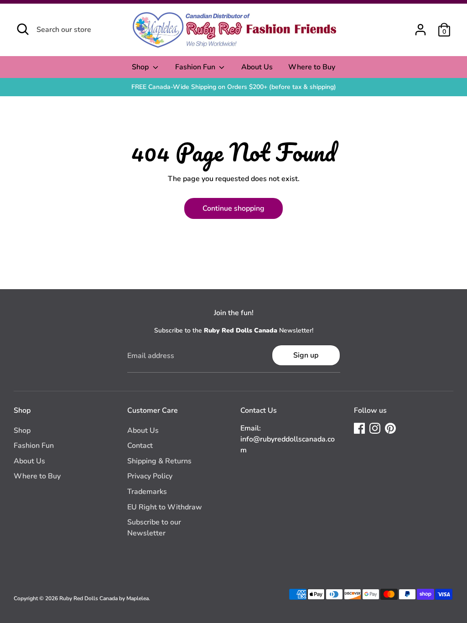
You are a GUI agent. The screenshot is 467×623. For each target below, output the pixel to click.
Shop (141, 67)
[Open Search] (23, 29)
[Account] (420, 30)
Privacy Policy (149, 476)
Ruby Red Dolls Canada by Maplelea (104, 598)
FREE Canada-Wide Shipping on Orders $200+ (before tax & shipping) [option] (233, 87)
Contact (140, 446)
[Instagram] (374, 428)
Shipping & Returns (159, 461)
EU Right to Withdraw (164, 507)
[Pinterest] (390, 428)
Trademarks (147, 492)
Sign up (305, 355)
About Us (257, 67)
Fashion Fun (196, 67)
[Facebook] (359, 428)
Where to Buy (311, 67)
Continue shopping (233, 208)
